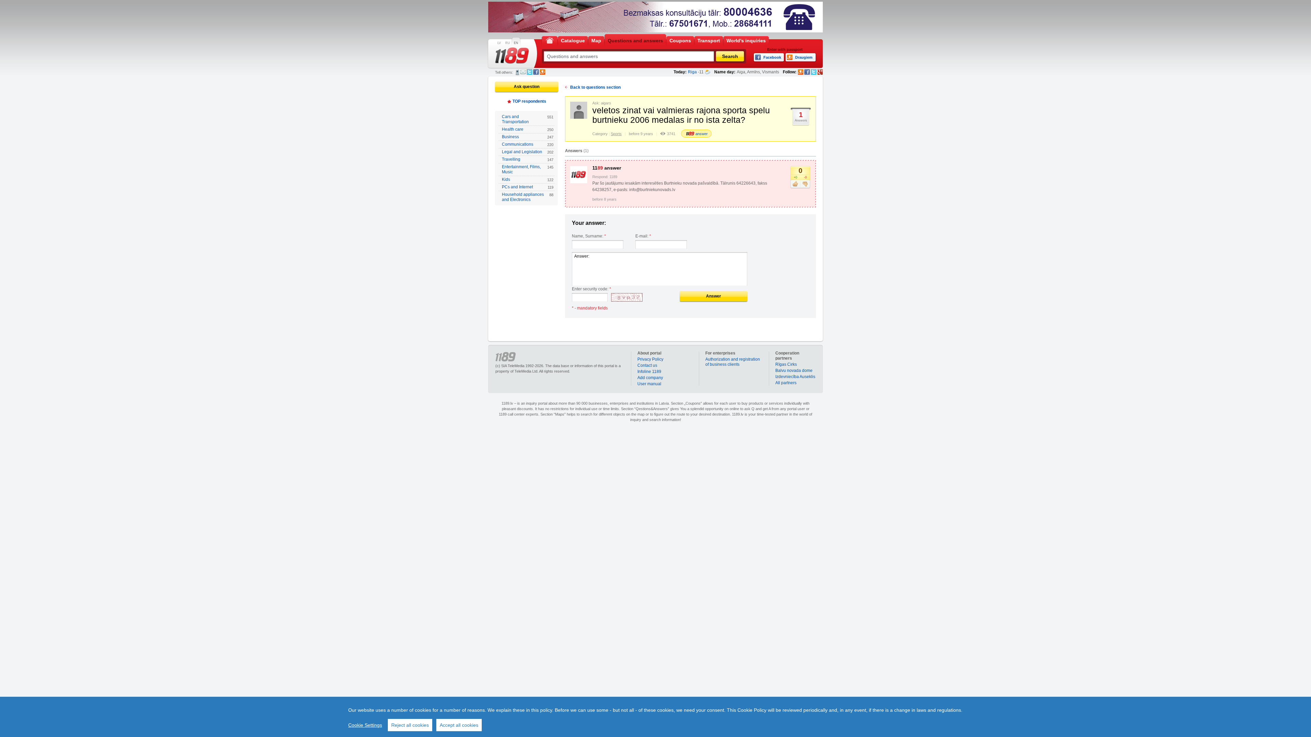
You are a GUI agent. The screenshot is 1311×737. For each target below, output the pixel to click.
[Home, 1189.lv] (549, 40)
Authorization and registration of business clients (732, 362)
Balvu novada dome (794, 370)
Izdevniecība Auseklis (795, 376)
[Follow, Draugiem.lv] (800, 72)
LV (499, 43)
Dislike (805, 184)
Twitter (529, 72)
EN (516, 43)
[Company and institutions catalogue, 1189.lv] (512, 55)
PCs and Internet (527, 187)
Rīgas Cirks (786, 364)
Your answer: (589, 223)
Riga (692, 72)
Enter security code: (591, 289)
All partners (786, 382)
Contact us (647, 365)
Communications (527, 144)
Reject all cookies (410, 725)
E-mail (523, 72)
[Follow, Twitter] (813, 72)
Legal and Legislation (527, 151)
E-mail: (643, 236)
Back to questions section (595, 87)
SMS (517, 72)
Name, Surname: (589, 236)
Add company (650, 377)
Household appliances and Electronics (527, 197)
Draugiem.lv (542, 72)
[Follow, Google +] (820, 72)
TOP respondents (529, 101)
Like (795, 184)
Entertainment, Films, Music (527, 169)
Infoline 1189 (649, 371)
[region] (655, 717)
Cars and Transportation (527, 119)
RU (507, 43)
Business (527, 136)
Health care (527, 129)
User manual (649, 383)
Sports (616, 134)
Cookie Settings (365, 725)
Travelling (527, 159)
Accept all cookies (459, 725)
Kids (527, 179)
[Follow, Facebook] (807, 72)
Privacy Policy (650, 359)
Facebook (536, 72)
